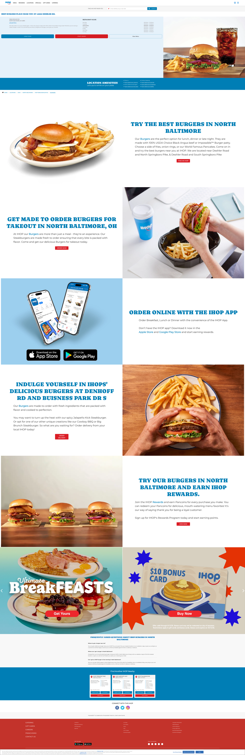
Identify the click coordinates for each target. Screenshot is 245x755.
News (124, 726)
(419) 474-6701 (140, 689)
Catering (105, 692)
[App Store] (88, 744)
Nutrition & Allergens (176, 732)
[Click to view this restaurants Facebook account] (117, 707)
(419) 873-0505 (96, 689)
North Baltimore (28, 92)
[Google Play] (78, 744)
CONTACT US (30, 737)
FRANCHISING (31, 733)
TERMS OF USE (100, 751)
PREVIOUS (1, 590)
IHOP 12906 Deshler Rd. (41, 92)
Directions (27, 36)
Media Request (175, 724)
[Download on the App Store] (43, 354)
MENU (15, 3)
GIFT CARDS (46, 3)
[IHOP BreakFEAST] (61, 590)
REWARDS (22, 3)
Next (243, 590)
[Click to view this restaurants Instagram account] (128, 707)
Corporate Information (177, 722)
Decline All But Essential (188, 752)
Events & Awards (126, 732)
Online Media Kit (175, 726)
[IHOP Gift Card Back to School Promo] (184, 590)
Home (6, 92)
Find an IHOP (183, 161)
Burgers (52, 92)
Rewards (158, 502)
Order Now (61, 248)
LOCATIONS (30, 3)
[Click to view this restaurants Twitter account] (122, 707)
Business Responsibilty (177, 730)
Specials (76, 728)
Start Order (82, 36)
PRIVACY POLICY (83, 753)
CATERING (55, 3)
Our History (125, 724)
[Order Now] (238, 3)
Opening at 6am (97, 677)
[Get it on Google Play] (80, 354)
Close (199, 752)
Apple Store (146, 332)
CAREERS (29, 730)
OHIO (19, 92)
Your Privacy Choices (177, 752)
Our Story (125, 722)
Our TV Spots (126, 730)
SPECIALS (38, 3)
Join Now (183, 524)
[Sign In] (235, 3)
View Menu (135, 36)
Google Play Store (170, 332)
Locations (13, 92)
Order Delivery (61, 437)
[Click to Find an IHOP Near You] (108, 8)
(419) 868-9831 (118, 689)
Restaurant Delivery (78, 724)
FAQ (124, 728)
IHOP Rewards (77, 726)
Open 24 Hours (119, 677)
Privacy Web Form (176, 728)
